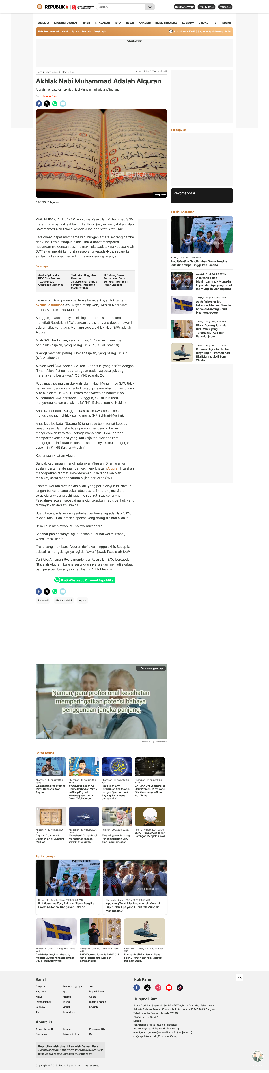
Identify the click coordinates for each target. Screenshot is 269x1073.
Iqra (65, 991)
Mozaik (86, 31)
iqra (118, 22)
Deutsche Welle (184, 6)
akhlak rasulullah (64, 600)
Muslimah (100, 31)
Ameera (40, 986)
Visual (66, 1006)
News (39, 996)
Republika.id (206, 6)
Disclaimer (42, 1034)
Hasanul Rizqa (50, 96)
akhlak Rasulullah (49, 305)
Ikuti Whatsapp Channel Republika (87, 580)
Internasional (43, 1001)
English (93, 1006)
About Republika (45, 1029)
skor (86, 22)
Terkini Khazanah (182, 212)
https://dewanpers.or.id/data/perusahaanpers (65, 1053)
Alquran (113, 468)
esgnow (188, 22)
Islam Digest (52, 71)
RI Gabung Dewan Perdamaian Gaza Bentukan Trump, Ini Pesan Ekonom (116, 280)
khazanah (102, 22)
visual (203, 22)
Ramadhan (69, 1012)
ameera (43, 22)
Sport (92, 996)
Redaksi (67, 1029)
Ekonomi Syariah (66, 22)
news (130, 22)
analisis (144, 22)
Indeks (226, 22)
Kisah (65, 31)
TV (215, 22)
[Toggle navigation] (39, 7)
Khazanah (41, 991)
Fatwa (75, 31)
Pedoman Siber (98, 1029)
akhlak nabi (43, 600)
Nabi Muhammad (48, 31)
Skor (92, 986)
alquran (83, 600)
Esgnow (40, 1006)
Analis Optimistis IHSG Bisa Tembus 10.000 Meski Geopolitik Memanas (50, 280)
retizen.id (225, 6)
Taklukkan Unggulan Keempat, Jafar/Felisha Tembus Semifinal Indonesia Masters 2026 (84, 281)
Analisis (67, 996)
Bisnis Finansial (166, 22)
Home (39, 71)
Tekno (66, 1001)
